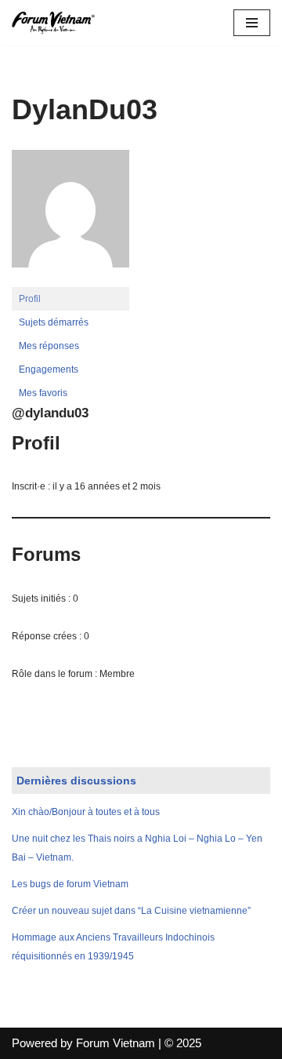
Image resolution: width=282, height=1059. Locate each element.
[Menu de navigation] (251, 22)
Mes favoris (43, 393)
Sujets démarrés (54, 322)
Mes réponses (49, 345)
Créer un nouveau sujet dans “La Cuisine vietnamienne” (131, 910)
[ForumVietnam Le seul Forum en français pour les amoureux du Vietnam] (59, 23)
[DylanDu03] (70, 280)
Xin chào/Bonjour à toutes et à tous (86, 811)
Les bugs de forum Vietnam (70, 884)
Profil (30, 298)
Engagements (48, 369)
